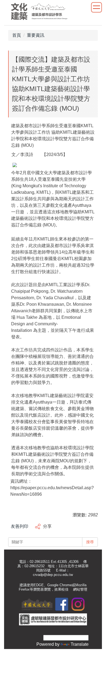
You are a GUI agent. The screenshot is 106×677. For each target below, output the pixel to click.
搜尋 (90, 542)
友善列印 (19, 526)
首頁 (16, 35)
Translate (80, 644)
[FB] (61, 603)
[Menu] (96, 7)
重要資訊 (35, 35)
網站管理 (80, 589)
